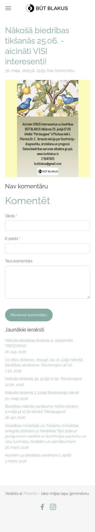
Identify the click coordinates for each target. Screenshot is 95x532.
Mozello (30, 493)
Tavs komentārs (18, 261)
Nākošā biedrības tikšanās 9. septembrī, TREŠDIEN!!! (39, 343)
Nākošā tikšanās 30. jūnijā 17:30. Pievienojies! (43, 379)
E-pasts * (12, 238)
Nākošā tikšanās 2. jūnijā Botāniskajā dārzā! (42, 392)
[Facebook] (42, 507)
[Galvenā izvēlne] (8, 8)
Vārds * (11, 216)
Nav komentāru (60, 70)
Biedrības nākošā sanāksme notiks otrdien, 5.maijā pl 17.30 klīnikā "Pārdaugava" (42, 409)
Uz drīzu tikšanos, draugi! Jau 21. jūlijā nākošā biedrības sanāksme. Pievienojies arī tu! (44, 362)
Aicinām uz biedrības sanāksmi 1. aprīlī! (38, 455)
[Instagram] (53, 507)
